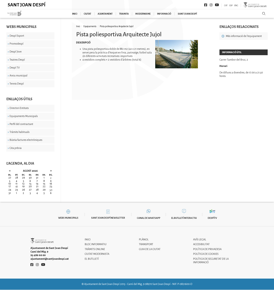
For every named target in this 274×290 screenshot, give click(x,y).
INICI (74, 14)
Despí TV (15, 67)
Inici (78, 26)
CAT (226, 5)
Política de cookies (206, 254)
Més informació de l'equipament (244, 36)
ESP (230, 5)
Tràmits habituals (19, 132)
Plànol (144, 239)
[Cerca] (263, 13)
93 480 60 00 (38, 255)
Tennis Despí (17, 83)
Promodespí (16, 43)
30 (50, 190)
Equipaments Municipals (24, 116)
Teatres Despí (17, 59)
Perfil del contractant (21, 124)
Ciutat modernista (97, 254)
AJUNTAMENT (105, 14)
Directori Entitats (19, 108)
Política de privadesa (207, 249)
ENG (236, 5)
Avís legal (199, 239)
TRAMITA (124, 14)
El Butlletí (92, 258)
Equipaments (89, 26)
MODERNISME (143, 14)
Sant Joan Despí (27, 4)
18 (16, 186)
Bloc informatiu (95, 244)
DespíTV (212, 218)
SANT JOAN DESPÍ (187, 14)
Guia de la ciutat (149, 249)
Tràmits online (95, 249)
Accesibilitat (201, 244)
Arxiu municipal (18, 75)
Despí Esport (17, 35)
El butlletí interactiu (184, 218)
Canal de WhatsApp (148, 218)
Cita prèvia (16, 148)
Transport (146, 244)
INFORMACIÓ (164, 14)
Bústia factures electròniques (26, 140)
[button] (176, 67)
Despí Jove (16, 51)
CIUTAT (87, 14)
